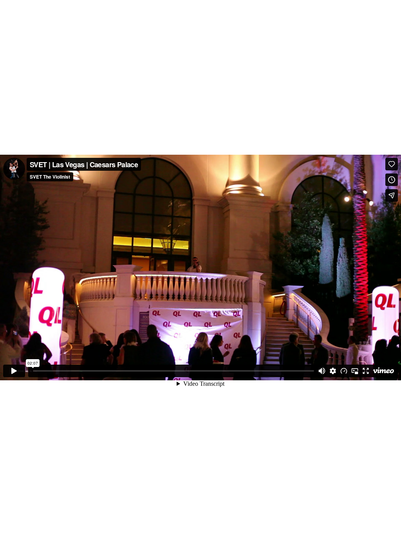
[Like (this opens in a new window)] (391, 164)
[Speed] (344, 371)
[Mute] (322, 371)
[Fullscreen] (365, 371)
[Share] (391, 195)
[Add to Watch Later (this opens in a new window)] (391, 180)
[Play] (14, 371)
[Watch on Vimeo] (383, 371)
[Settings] (333, 371)
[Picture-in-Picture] (354, 371)
